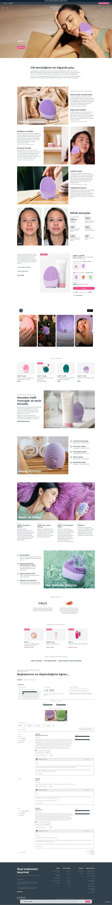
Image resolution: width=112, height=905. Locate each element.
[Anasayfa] (56, 8)
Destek (81, 873)
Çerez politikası (91, 892)
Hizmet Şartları (30, 888)
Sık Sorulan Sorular (55, 880)
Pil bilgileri (57, 883)
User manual (20, 275)
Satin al (87, 901)
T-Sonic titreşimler (36, 660)
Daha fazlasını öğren (23, 421)
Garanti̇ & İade (57, 878)
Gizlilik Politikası (91, 886)
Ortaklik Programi (91, 873)
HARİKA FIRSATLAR (103, 3)
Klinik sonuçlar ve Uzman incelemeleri (69, 660)
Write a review (31, 679)
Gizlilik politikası (23, 888)
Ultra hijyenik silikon (50, 660)
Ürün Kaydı (80, 871)
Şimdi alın (21, 47)
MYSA (93, 878)
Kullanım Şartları (91, 884)
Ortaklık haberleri (91, 875)
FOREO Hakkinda (91, 871)
